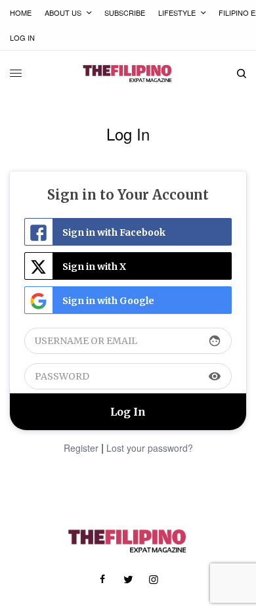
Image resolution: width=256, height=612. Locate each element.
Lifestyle (177, 12)
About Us (63, 12)
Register (81, 447)
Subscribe (124, 12)
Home (21, 12)
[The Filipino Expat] (128, 73)
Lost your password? (149, 447)
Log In (22, 37)
